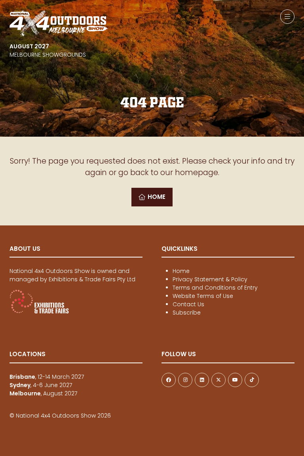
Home (181, 271)
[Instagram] (185, 380)
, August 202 (42, 393)
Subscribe (187, 313)
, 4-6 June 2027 (41, 385)
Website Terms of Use (203, 296)
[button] (287, 17)
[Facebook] (169, 380)
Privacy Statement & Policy (210, 279)
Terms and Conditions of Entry (215, 288)
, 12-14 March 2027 (47, 377)
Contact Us (188, 304)
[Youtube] (235, 380)
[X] (218, 380)
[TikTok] (252, 380)
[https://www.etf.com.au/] (39, 312)
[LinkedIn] (202, 380)
